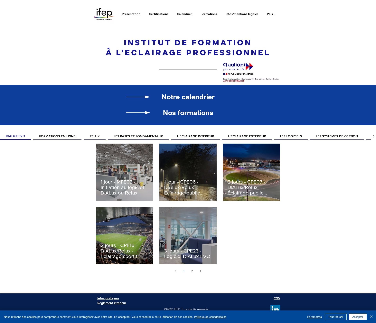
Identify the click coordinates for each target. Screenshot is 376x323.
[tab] (15, 136)
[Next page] (200, 270)
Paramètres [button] (314, 317)
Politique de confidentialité (210, 317)
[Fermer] (371, 317)
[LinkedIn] (275, 310)
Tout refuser (335, 317)
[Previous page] (175, 270)
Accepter (357, 317)
